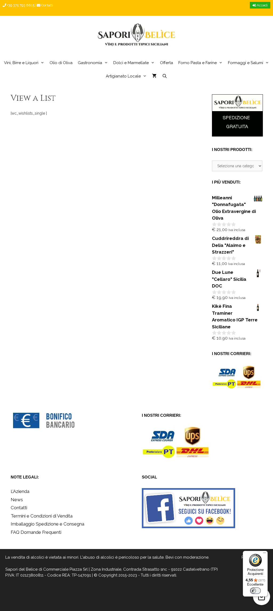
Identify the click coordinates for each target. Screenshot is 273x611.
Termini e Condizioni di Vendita (42, 516)
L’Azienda (20, 491)
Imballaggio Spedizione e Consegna (47, 524)
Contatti (46, 5)
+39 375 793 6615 (20, 5)
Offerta (166, 62)
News (17, 499)
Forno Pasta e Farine (197, 62)
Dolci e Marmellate (131, 62)
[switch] (255, 590)
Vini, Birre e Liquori (21, 62)
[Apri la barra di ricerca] (164, 76)
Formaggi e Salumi (245, 62)
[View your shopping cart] (154, 76)
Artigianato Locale (123, 76)
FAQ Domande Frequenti (36, 532)
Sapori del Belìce (21, 569)
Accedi (262, 5)
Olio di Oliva (61, 62)
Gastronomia (90, 62)
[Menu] (264, 554)
